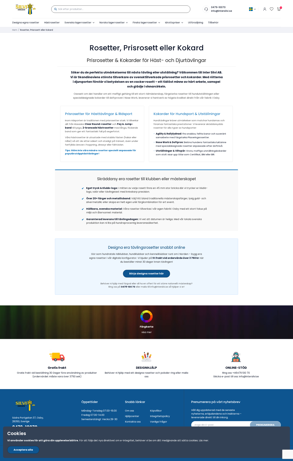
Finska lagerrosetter (145, 22)
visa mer (146, 332)
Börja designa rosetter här (146, 273)
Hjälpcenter (132, 416)
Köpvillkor (156, 410)
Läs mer (203, 440)
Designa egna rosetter (25, 22)
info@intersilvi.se (221, 11)
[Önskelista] (271, 9)
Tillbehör (213, 22)
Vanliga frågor (158, 421)
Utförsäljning (195, 22)
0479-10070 (218, 7)
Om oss (129, 410)
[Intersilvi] (25, 9)
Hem (14, 29)
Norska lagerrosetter (112, 22)
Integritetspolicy (160, 416)
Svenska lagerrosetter (78, 22)
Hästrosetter (52, 22)
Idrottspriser (172, 22)
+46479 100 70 (241, 373)
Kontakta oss (133, 421)
